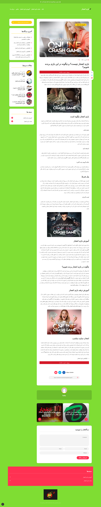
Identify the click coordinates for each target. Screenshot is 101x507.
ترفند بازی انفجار (76, 290)
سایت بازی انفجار (35, 9)
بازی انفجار (85, 9)
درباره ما (12, 9)
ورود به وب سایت (64, 72)
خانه (43, 9)
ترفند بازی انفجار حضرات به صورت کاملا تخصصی (18, 102)
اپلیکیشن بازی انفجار (82, 358)
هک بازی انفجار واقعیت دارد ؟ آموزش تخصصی (18, 95)
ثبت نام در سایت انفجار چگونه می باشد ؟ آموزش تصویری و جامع (18, 74)
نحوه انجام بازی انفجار (75, 306)
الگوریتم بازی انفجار (65, 278)
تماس (17, 9)
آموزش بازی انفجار (25, 9)
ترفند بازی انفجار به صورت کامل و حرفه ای (19, 88)
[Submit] (13, 22)
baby (64, 395)
